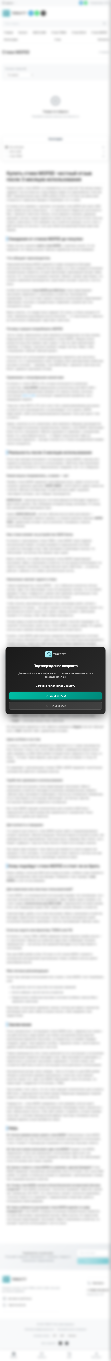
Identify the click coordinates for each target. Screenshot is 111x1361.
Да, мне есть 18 (58, 696)
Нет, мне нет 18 (58, 706)
